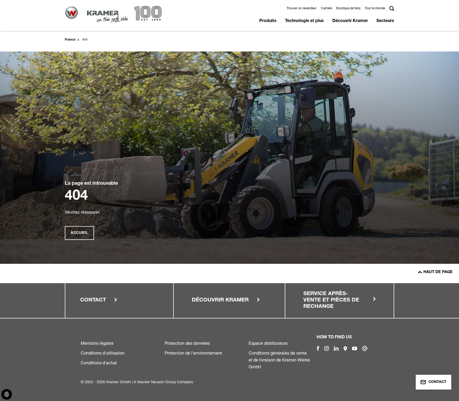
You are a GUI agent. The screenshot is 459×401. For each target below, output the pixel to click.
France (70, 39)
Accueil (79, 233)
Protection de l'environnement (193, 353)
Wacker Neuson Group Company (165, 382)
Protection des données (187, 343)
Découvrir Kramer (350, 21)
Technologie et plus (304, 21)
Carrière (326, 8)
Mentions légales (97, 343)
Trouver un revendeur (302, 8)
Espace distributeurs (268, 343)
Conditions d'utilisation (103, 353)
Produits (268, 21)
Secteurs (385, 21)
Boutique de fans (348, 8)
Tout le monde (375, 8)
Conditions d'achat (99, 362)
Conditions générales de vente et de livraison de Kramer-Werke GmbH (279, 359)
